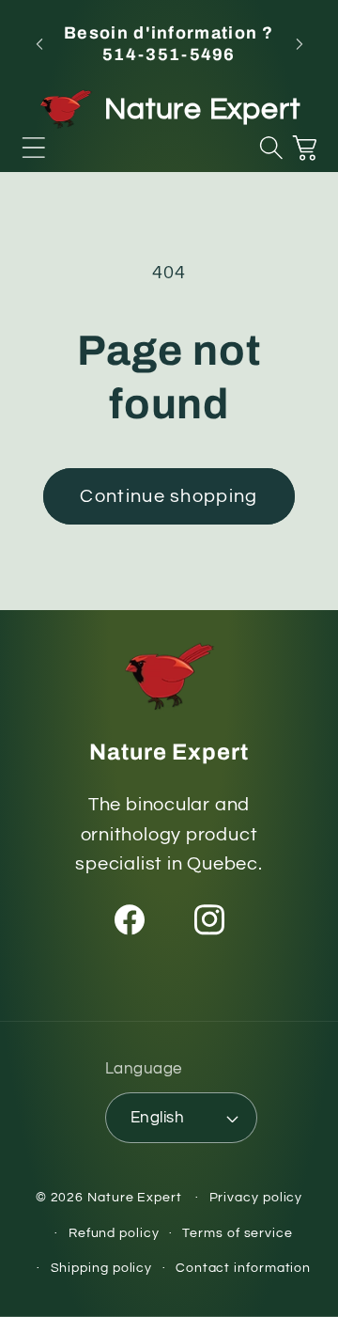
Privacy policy (256, 1197)
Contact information (243, 1268)
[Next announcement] (299, 44)
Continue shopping (168, 496)
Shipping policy (102, 1268)
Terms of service (237, 1233)
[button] (34, 148)
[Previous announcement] (39, 44)
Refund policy (114, 1233)
